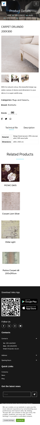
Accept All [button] (20, 420)
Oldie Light (10, 242)
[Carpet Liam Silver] (11, 201)
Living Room (10, 18)
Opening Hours (6, 360)
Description (29, 127)
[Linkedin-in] (9, 326)
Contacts (5, 338)
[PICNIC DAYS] (10, 173)
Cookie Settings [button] (9, 420)
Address (4, 355)
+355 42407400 (11, 343)
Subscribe (34, 394)
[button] (20, 338)
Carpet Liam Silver (11, 214)
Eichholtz (12, 105)
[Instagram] (15, 326)
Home (9, 15)
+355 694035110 (12, 346)
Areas (31, 15)
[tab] (11, 127)
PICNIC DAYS (10, 186)
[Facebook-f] (4, 326)
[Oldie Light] (10, 229)
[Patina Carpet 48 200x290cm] (11, 258)
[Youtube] (20, 326)
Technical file (11, 127)
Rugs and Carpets (21, 100)
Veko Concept (20, 15)
